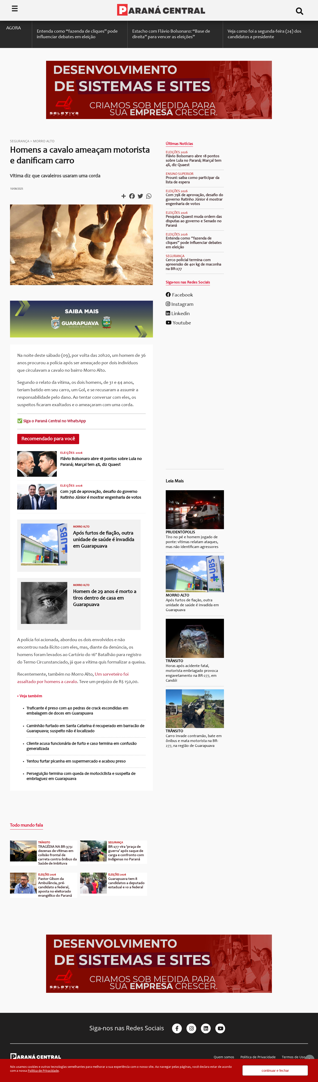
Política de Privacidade (258, 1057)
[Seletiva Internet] (159, 118)
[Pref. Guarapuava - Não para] (81, 336)
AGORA (13, 28)
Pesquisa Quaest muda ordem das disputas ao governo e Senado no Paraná (194, 221)
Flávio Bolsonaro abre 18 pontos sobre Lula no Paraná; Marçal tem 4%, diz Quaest (193, 160)
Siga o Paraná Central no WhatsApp (54, 421)
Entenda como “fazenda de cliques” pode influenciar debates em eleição (194, 243)
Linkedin (180, 313)
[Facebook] (177, 1028)
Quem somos (224, 1057)
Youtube (181, 323)
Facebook (182, 295)
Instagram (181, 304)
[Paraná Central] (161, 10)
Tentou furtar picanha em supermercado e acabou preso (76, 761)
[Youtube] (220, 1028)
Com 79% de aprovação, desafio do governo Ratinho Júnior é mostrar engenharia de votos (194, 199)
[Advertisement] (195, 399)
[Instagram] (191, 1028)
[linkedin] (206, 1028)
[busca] (299, 13)
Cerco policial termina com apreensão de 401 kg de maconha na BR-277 (193, 264)
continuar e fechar (275, 1070)
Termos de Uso (293, 1057)
